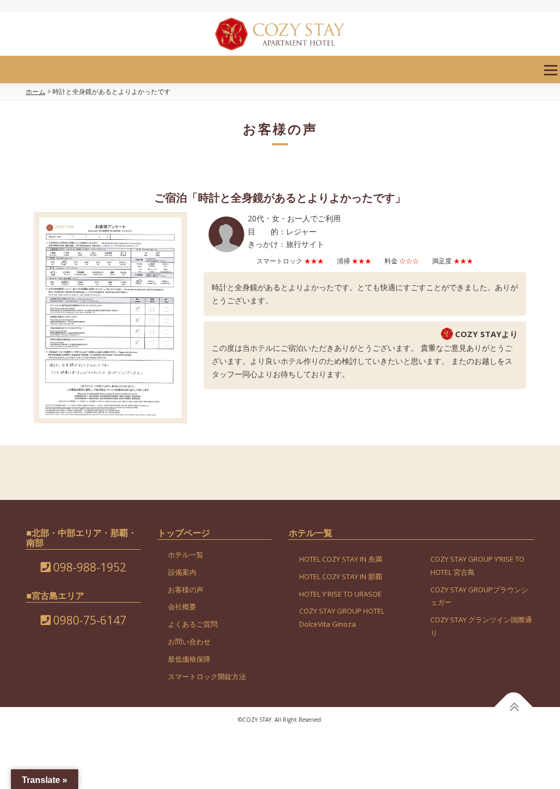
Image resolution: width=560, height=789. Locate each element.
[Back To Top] (513, 707)
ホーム (35, 91)
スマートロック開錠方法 (207, 676)
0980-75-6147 (88, 620)
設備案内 (182, 572)
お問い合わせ (189, 641)
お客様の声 (185, 589)
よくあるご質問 (193, 624)
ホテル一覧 (185, 555)
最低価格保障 (189, 659)
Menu (550, 70)
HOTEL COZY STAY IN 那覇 (340, 576)
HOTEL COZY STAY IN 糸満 (340, 559)
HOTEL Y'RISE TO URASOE (340, 594)
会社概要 (182, 606)
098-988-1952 (88, 567)
